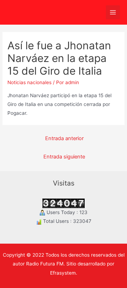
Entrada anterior (64, 138)
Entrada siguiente (64, 157)
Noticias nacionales (29, 82)
